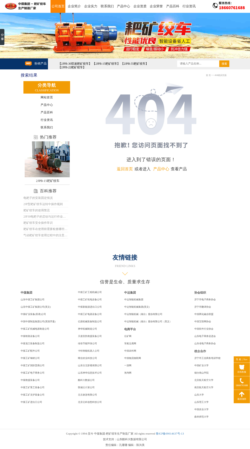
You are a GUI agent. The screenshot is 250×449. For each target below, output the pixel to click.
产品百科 (172, 6)
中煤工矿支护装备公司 (32, 394)
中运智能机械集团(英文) (137, 306)
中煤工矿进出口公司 (31, 402)
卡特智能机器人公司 (88, 350)
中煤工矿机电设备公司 (90, 299)
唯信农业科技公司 (87, 358)
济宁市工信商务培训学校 (207, 358)
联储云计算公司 (86, 387)
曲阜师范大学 (201, 416)
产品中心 (123, 6)
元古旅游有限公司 (87, 394)
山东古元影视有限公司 (90, 365)
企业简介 (74, 6)
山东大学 (199, 394)
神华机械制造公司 (87, 328)
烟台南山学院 (201, 372)
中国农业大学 (201, 409)
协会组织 (200, 292)
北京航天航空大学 (203, 380)
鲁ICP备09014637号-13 (170, 433)
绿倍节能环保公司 (87, 343)
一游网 (127, 365)
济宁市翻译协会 (202, 306)
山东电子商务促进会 (205, 336)
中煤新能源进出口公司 (90, 306)
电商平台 (130, 329)
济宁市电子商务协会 (205, 299)
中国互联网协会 (202, 321)
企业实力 (90, 6)
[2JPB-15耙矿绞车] (48, 159)
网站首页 (47, 97)
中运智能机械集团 (133, 299)
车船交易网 (130, 343)
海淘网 (127, 372)
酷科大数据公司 (86, 380)
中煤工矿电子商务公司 (32, 372)
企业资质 (140, 6)
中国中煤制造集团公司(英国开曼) (38, 321)
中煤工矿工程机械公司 (90, 292)
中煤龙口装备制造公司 (32, 343)
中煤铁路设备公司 (30, 336)
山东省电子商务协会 (205, 343)
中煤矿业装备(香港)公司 (33, 314)
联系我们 (107, 6)
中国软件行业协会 (203, 328)
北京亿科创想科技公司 (90, 402)
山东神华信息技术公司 (90, 372)
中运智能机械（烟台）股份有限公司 (143, 314)
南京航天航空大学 (203, 387)
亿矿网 (127, 336)
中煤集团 (26, 292)
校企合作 (200, 351)
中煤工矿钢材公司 (30, 358)
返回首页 (125, 169)
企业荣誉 (156, 6)
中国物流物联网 (132, 358)
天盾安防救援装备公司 (90, 336)
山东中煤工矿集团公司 (32, 299)
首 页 (208, 75)
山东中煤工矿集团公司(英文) (36, 306)
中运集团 (130, 292)
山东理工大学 (201, 402)
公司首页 (58, 6)
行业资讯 (189, 6)
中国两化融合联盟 (203, 314)
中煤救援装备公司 (30, 380)
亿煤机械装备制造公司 (90, 321)
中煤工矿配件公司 (30, 350)
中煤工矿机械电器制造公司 (35, 328)
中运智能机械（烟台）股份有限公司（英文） (148, 321)
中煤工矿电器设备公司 (90, 314)
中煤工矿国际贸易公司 (32, 365)
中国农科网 (130, 350)
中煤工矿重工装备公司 (32, 387)
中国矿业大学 (201, 365)
